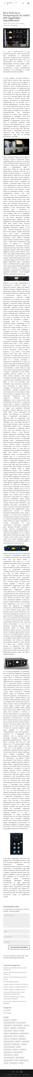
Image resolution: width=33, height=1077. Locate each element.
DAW (16, 1030)
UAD (16, 1060)
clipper (6, 1028)
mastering (7, 1044)
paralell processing (9, 1047)
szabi (9, 23)
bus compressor (17, 1025)
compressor (8, 1030)
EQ (15, 1036)
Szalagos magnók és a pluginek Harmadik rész (16, 984)
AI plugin (7, 1020)
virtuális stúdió (24, 1060)
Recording (6, 1013)
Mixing (21, 23)
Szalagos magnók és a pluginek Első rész (14, 989)
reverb (15, 1049)
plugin (18, 1047)
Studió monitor (8, 1055)
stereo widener (18, 1052)
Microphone (15, 1044)
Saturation (23, 1049)
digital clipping (14, 1033)
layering (17, 1041)
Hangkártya (22, 1039)
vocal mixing (13, 1063)
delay (22, 1030)
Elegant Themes (13, 1074)
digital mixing (24, 1033)
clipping (13, 1028)
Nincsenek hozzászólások (10, 25)
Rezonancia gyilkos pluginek (11, 981)
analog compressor (9, 1022)
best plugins (7, 1025)
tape (16, 1055)
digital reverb (8, 1036)
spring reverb (8, 1052)
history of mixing (8, 1041)
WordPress (26, 1074)
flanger (6, 1039)
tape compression (9, 1057)
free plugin (13, 1039)
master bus (25, 1041)
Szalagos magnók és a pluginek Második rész (15, 987)
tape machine (20, 1057)
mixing (23, 1044)
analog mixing (21, 1022)
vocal (6, 1063)
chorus (26, 1025)
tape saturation (8, 1060)
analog (14, 1020)
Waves (21, 1063)
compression (21, 1028)
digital (6, 1033)
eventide (21, 1036)
